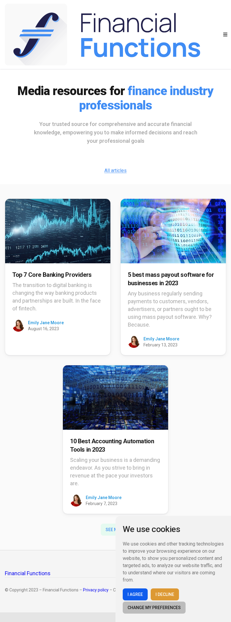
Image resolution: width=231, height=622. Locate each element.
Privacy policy (96, 590)
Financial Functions (28, 573)
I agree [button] (135, 594)
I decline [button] (165, 594)
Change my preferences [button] (154, 607)
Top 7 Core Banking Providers (52, 274)
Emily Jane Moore (46, 322)
